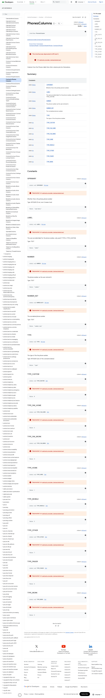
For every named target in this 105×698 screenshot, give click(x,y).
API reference (7, 8)
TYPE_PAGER (50, 156)
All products (84, 687)
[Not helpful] (85, 17)
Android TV (54, 676)
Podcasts (26, 680)
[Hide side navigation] (19, 695)
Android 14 (67, 672)
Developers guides (83, 670)
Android (26, 664)
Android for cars (55, 674)
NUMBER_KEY (50, 108)
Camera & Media (42, 672)
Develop (32, 2)
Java (85, 26)
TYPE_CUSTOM (51, 122)
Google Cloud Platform (71, 687)
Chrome (52, 687)
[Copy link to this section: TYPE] (33, 335)
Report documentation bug (97, 667)
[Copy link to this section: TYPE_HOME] (39, 468)
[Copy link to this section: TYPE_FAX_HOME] (42, 406)
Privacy (39, 675)
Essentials (20, 2)
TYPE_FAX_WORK (51, 134)
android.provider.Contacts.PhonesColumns (39, 39)
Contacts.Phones (58, 45)
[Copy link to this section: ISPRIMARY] (37, 179)
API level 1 (81, 22)
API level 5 (84, 24)
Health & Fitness (42, 669)
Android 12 (67, 677)
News (25, 675)
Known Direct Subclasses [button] (46, 44)
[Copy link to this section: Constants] (38, 171)
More (42, 2)
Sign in (101, 2)
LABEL (48, 92)
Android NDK (81, 678)
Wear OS (53, 668)
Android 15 (67, 669)
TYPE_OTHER (50, 150)
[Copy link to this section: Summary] (38, 74)
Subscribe (84, 694)
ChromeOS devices (56, 671)
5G (38, 677)
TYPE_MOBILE (50, 145)
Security (26, 669)
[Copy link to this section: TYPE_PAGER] (39, 562)
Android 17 (67, 664)
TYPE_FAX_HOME (51, 128)
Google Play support (97, 671)
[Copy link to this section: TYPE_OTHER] (39, 530)
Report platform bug (97, 664)
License (31, 694)
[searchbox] (11, 14)
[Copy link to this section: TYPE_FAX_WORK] (42, 437)
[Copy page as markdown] (59, 23)
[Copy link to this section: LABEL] (34, 218)
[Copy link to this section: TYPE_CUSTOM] (40, 374)
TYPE (48, 115)
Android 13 (67, 675)
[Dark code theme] (85, 32)
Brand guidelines (39, 694)
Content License (69, 632)
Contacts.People (33, 45)
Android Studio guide (83, 667)
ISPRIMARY (50, 85)
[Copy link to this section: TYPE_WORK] (39, 593)
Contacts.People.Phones (45, 45)
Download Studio (82, 675)
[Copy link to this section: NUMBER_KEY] (39, 296)
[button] (10, 254)
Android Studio (92, 2)
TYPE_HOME (50, 139)
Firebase (60, 687)
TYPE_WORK (50, 162)
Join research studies (97, 673)
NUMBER (49, 101)
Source (26, 672)
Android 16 (67, 667)
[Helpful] (83, 17)
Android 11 (67, 680)
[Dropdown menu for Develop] (36, 2)
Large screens (54, 666)
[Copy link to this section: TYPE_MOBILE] (40, 499)
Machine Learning (42, 667)
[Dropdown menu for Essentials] (25, 2)
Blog (25, 677)
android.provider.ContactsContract (50, 60)
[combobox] (60, 1)
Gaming (40, 664)
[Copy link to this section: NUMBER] (36, 257)
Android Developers (32, 17)
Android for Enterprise (30, 667)
